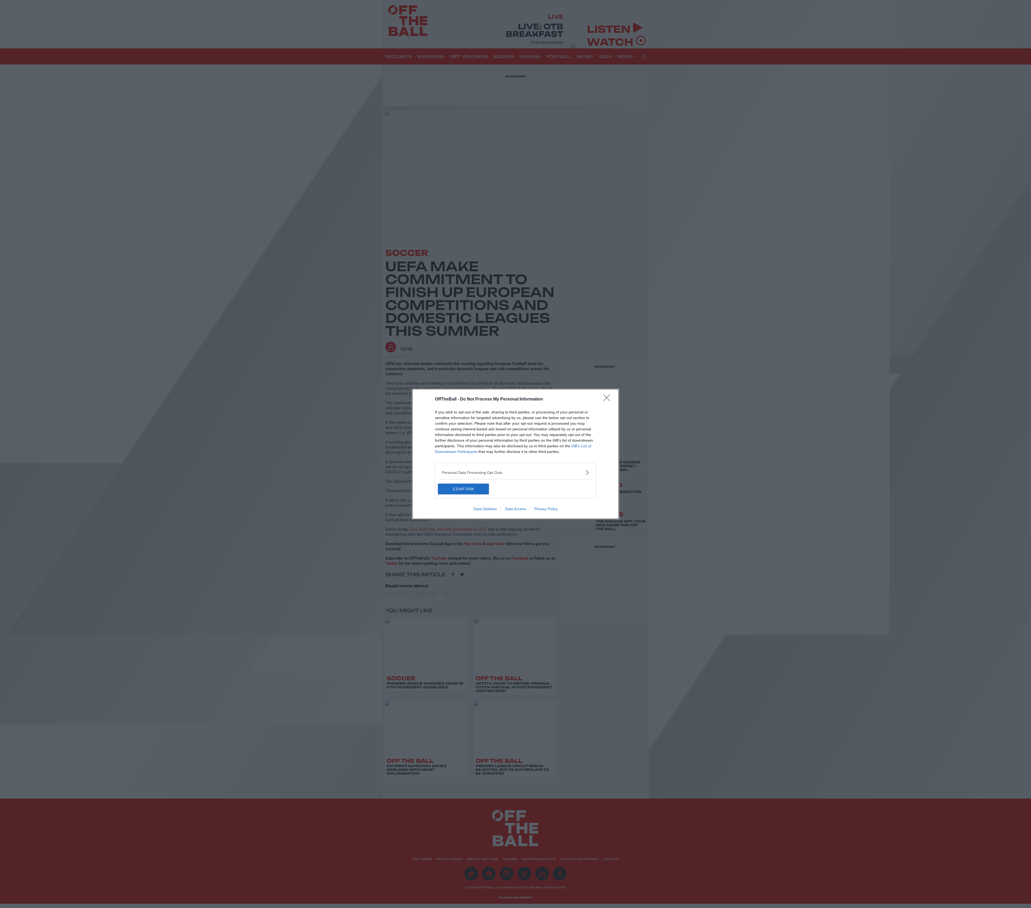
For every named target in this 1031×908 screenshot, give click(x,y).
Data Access (515, 509)
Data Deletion (485, 509)
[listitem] (515, 472)
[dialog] (515, 454)
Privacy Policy (546, 509)
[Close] (608, 399)
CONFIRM (463, 489)
